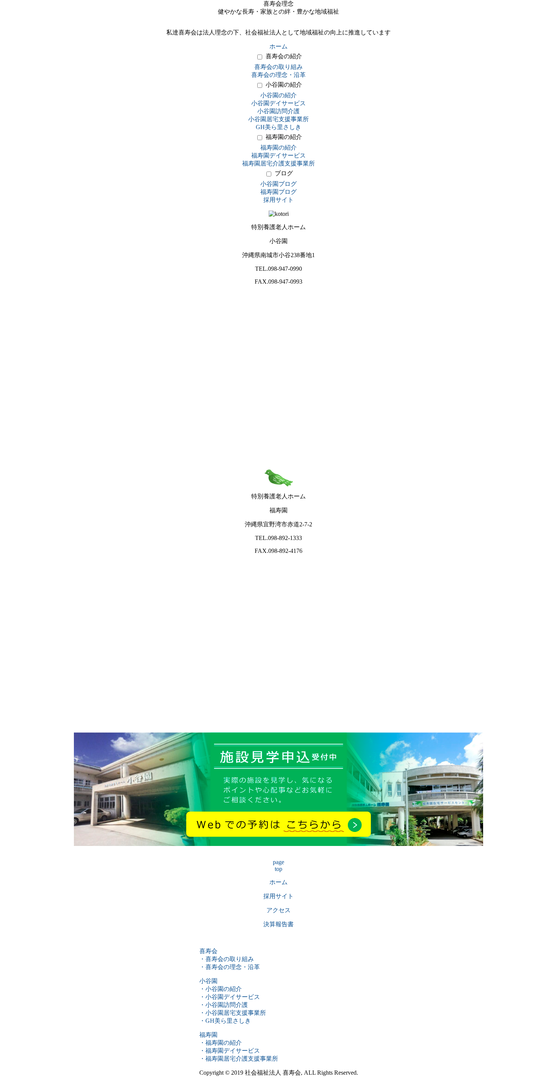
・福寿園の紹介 (220, 1042)
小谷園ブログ (278, 184)
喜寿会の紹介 (284, 56)
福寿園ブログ (278, 192)
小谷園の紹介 (284, 84)
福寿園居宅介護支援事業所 (278, 163)
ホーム (278, 46)
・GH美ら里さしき (225, 1020)
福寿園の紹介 (284, 137)
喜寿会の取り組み (278, 67)
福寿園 (208, 1035)
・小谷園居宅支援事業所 (232, 1013)
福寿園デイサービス (278, 155)
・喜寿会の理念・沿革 (229, 967)
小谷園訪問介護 (278, 111)
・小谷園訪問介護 (223, 1005)
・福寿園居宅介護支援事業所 (238, 1058)
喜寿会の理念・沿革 (278, 75)
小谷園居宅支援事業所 (278, 119)
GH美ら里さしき (278, 127)
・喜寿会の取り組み (226, 959)
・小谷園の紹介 (220, 989)
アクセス (278, 910)
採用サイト (278, 200)
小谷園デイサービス (278, 103)
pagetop (278, 865)
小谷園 (208, 981)
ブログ (284, 173)
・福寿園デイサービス (229, 1050)
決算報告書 (278, 924)
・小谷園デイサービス (229, 997)
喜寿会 (208, 951)
